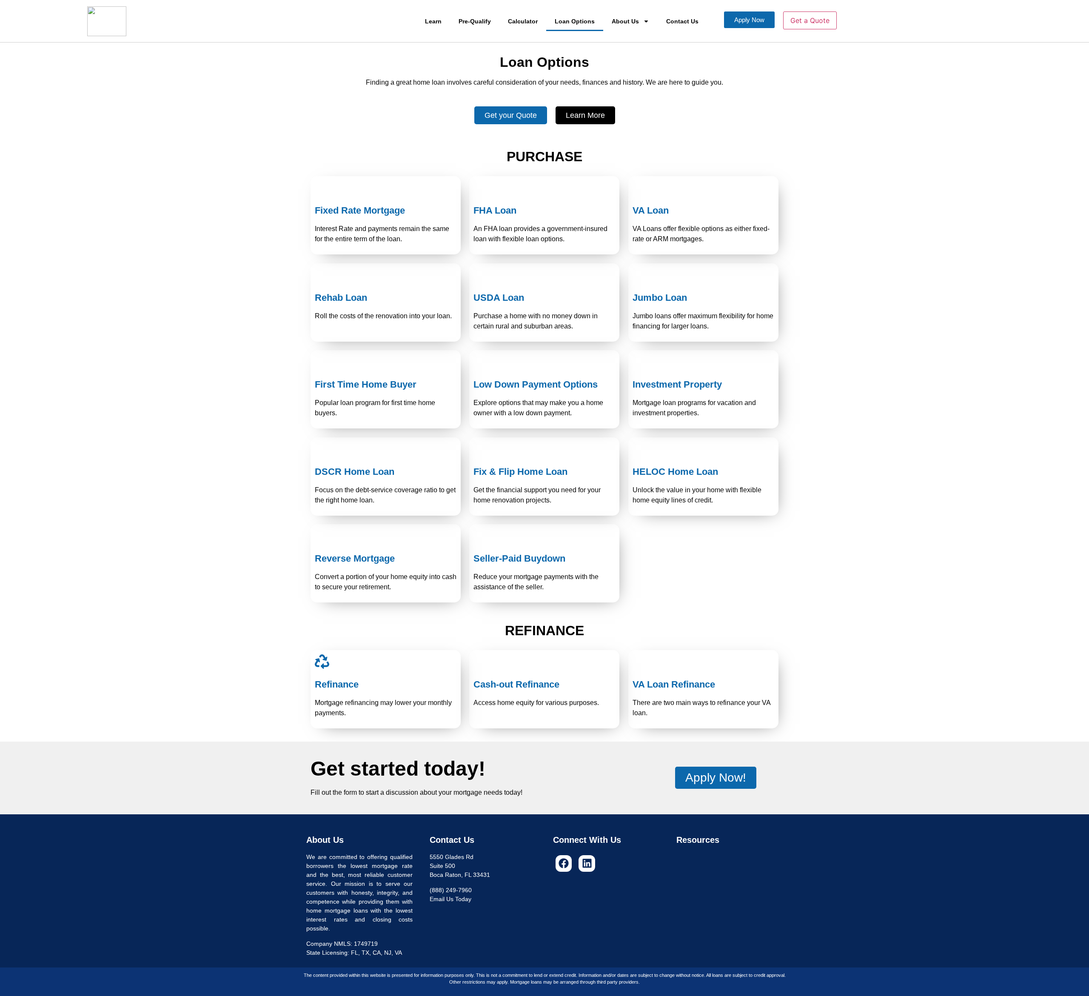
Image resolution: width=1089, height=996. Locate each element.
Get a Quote (810, 20)
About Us (625, 21)
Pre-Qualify (475, 21)
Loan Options (575, 21)
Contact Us (682, 21)
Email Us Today (450, 899)
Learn (433, 21)
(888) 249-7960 (451, 890)
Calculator (523, 21)
